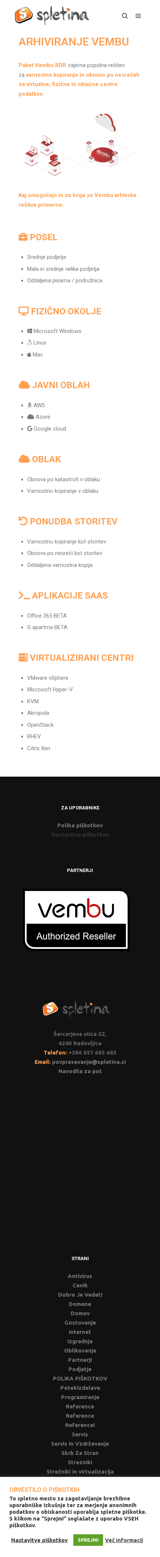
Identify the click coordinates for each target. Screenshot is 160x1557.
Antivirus (80, 1276)
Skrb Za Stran (80, 1453)
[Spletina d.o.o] (52, 16)
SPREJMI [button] (88, 1539)
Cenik (80, 1285)
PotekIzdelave (80, 1388)
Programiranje (80, 1397)
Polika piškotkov (80, 825)
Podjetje (80, 1369)
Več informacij (124, 1540)
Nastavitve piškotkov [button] (80, 834)
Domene (80, 1304)
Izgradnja (80, 1341)
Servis (80, 1434)
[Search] (125, 16)
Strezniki (80, 1462)
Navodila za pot (80, 1071)
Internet (80, 1332)
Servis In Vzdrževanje (80, 1443)
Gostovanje (80, 1322)
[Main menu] (138, 16)
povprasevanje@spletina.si (89, 1062)
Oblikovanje (80, 1350)
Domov (80, 1313)
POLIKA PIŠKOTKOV (80, 1378)
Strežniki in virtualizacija (80, 1471)
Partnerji (80, 1360)
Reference (80, 1406)
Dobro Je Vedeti (80, 1294)
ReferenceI (80, 1425)
